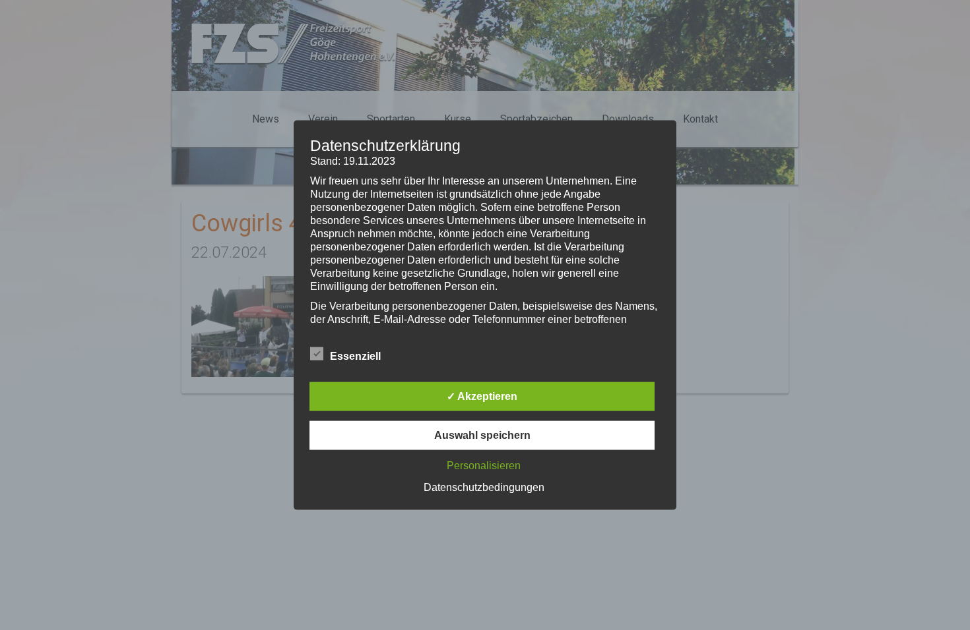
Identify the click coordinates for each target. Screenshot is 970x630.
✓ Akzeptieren (482, 395)
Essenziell (355, 355)
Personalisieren (484, 465)
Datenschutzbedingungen (484, 486)
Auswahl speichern (482, 434)
